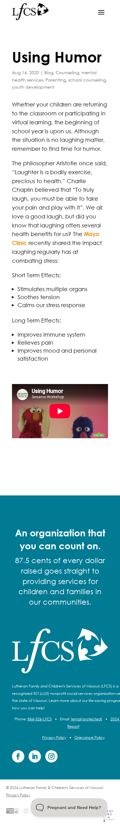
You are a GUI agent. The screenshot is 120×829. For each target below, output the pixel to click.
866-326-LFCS (40, 719)
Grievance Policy (89, 737)
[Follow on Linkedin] (35, 756)
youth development (33, 87)
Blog (48, 72)
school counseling (87, 80)
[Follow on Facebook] (18, 756)
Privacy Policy (54, 737)
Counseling (67, 72)
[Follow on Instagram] (51, 756)
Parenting (56, 80)
